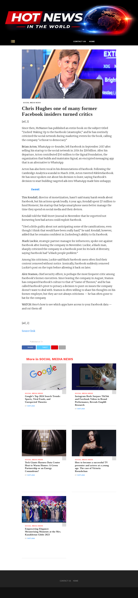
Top (131, 591)
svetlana (31, 406)
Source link (28, 331)
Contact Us (79, 41)
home (92, 41)
